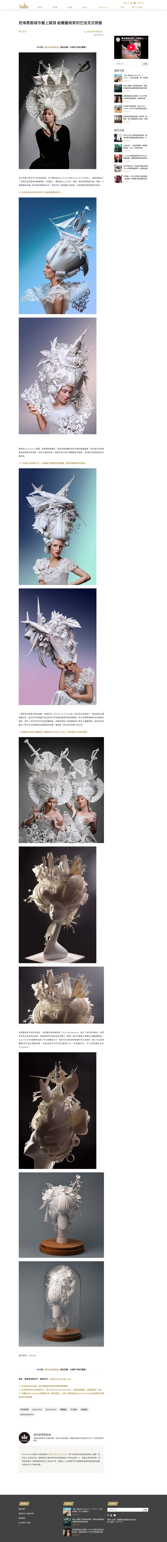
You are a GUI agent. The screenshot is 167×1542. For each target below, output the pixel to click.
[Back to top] (159, 1534)
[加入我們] (135, 3)
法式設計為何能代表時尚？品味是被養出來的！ (41, 192)
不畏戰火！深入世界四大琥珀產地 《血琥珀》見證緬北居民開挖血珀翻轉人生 (135, 178)
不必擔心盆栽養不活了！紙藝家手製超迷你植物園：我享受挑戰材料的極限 (53, 463)
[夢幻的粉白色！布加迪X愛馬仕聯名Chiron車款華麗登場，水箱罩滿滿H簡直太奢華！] (118, 168)
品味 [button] (84, 7)
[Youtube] (132, 3)
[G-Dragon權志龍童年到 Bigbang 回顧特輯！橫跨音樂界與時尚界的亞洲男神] (118, 158)
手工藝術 (74, 1409)
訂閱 (145, 64)
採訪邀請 (22, 1518)
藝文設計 (23, 31)
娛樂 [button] (55, 7)
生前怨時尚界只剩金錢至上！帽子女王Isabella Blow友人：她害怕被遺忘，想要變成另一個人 (62, 1389)
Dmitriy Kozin (51, 1409)
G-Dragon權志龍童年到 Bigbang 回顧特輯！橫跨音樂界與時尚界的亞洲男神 (135, 158)
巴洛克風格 (25, 1409)
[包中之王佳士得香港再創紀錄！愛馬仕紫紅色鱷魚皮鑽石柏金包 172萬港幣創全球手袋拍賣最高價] (118, 138)
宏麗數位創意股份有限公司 (58, 1454)
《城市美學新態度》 (51, 47)
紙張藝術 (84, 1409)
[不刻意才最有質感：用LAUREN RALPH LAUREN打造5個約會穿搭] (118, 109)
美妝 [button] (70, 7)
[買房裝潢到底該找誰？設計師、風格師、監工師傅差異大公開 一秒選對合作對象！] (118, 119)
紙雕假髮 (63, 1409)
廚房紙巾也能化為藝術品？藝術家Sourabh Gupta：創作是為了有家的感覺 (54, 732)
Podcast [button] (103, 7)
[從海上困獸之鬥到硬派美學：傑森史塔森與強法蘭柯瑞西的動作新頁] (118, 88)
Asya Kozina (37, 1409)
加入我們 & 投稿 (24, 1522)
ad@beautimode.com (60, 1379)
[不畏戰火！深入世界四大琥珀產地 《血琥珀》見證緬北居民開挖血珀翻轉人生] (118, 179)
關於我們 (22, 1509)
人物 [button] (121, 7)
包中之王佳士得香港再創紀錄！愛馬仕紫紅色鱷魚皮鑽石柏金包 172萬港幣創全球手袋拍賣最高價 (135, 137)
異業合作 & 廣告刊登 (26, 1513)
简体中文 (140, 3)
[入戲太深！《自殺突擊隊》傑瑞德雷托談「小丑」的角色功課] (118, 148)
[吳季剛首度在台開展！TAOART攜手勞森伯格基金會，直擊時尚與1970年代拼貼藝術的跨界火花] (118, 98)
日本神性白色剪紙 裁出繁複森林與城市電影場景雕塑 (44, 1386)
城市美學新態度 (95, 31)
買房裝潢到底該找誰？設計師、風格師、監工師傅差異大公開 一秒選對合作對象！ (135, 118)
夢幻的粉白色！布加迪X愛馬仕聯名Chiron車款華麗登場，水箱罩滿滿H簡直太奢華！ (135, 168)
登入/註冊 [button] (137, 7)
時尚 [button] (40, 7)
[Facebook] (128, 3)
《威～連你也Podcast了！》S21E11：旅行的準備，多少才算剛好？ (135, 77)
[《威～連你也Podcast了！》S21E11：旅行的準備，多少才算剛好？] (118, 78)
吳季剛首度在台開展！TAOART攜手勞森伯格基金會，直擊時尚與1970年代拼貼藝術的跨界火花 (135, 98)
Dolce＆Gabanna (27, 1414)
